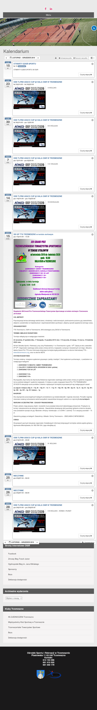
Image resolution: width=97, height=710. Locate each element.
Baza (10, 574)
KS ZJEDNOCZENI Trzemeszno (21, 617)
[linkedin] (51, 9)
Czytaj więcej (85, 74)
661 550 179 (48, 664)
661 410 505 (48, 662)
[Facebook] (45, 9)
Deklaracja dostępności (17, 579)
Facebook (12, 553)
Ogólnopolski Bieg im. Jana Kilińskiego (23, 564)
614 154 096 (48, 659)
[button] (88, 542)
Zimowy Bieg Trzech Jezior (19, 559)
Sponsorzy (12, 569)
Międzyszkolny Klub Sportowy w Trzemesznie (26, 622)
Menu (48, 14)
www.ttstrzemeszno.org (21, 352)
